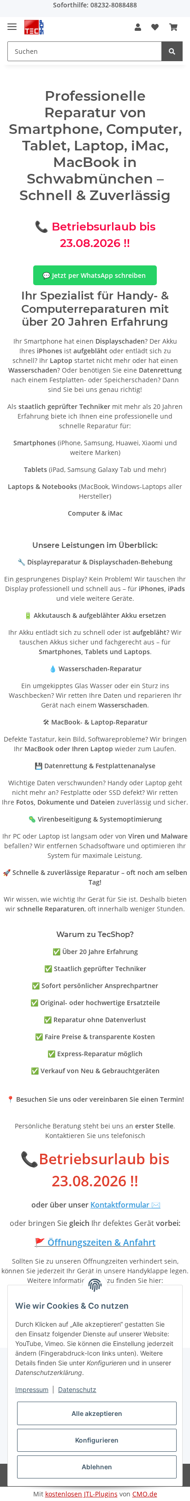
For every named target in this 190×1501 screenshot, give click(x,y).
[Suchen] (172, 51)
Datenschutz (77, 1389)
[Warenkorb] (173, 27)
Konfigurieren (97, 1440)
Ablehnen (97, 1467)
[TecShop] (34, 27)
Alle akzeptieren (96, 1413)
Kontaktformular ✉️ (125, 1205)
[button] (138, 27)
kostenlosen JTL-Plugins (81, 1493)
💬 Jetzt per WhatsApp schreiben (95, 275)
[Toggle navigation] (12, 23)
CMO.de (144, 1493)
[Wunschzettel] (155, 27)
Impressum (31, 1389)
